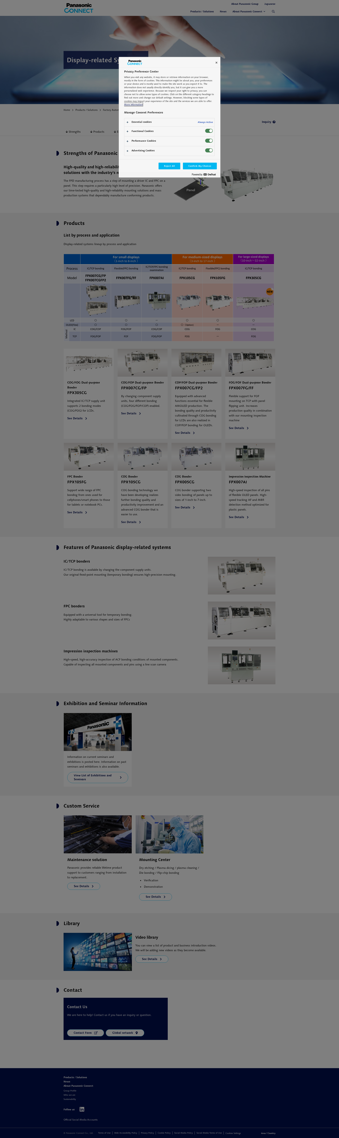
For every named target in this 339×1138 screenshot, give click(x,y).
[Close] (216, 63)
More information (133, 104)
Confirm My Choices (199, 166)
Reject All (169, 166)
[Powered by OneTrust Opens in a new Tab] (205, 175)
